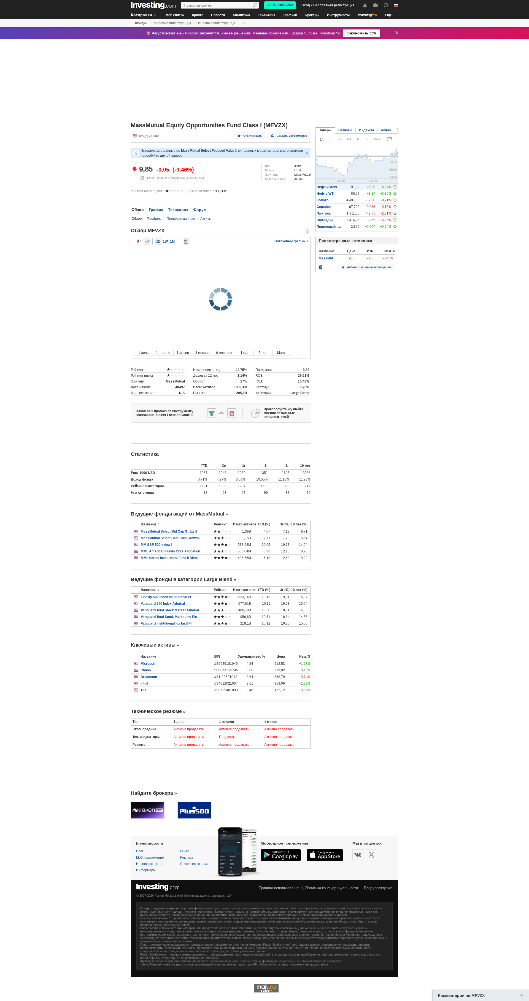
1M (172, 241)
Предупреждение (378, 888)
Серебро (324, 207)
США (297, 170)
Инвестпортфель (149, 864)
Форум (199, 209)
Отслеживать (252, 135)
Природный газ (329, 227)
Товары (325, 130)
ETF (244, 23)
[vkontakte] (357, 854)
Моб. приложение (150, 857)
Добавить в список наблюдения (369, 266)
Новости (218, 15)
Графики (290, 15)
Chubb (146, 670)
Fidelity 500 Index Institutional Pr (166, 597)
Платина (324, 213)
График (156, 209)
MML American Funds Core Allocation (170, 551)
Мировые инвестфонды (172, 23)
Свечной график (139, 241)
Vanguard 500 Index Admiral (163, 604)
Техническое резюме (156, 711)
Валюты (345, 130)
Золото (322, 200)
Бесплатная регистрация (333, 5)
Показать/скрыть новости (186, 241)
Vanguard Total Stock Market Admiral (170, 610)
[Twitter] (371, 854)
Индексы (366, 130)
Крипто (197, 15)
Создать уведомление (292, 135)
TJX (144, 690)
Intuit (144, 683)
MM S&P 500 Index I (156, 545)
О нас (184, 851)
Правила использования (279, 888)
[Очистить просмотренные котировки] (321, 265)
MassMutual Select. (334, 258)
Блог (139, 851)
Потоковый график (290, 241)
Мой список (175, 15)
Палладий (325, 220)
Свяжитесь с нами (194, 864)
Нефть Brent (327, 187)
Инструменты (338, 15)
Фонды (141, 23)
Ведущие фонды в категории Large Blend (182, 579)
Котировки (141, 15)
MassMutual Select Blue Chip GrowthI (170, 538)
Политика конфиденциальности (331, 888)
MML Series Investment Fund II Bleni (169, 558)
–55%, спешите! (280, 5)
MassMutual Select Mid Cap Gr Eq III (169, 531)
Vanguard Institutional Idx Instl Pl (166, 623)
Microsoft (148, 664)
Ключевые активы (153, 645)
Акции (386, 130)
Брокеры (312, 15)
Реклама (186, 857)
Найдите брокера (152, 793)
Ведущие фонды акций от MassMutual (177, 514)
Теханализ (266, 15)
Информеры (146, 870)
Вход (305, 5)
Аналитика (241, 15)
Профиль (154, 219)
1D (158, 241)
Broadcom (149, 677)
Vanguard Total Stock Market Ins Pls (169, 617)
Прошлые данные (181, 219)
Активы (206, 219)
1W (165, 241)
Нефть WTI (325, 194)
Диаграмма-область (147, 241)
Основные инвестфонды (215, 23)
